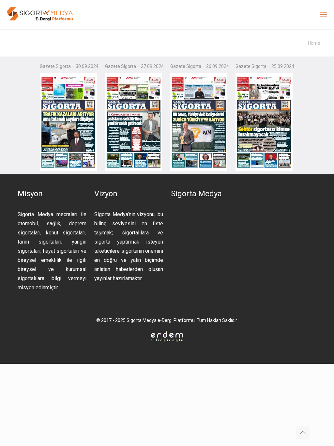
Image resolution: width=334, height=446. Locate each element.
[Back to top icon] (303, 432)
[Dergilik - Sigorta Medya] (40, 14)
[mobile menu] (323, 14)
